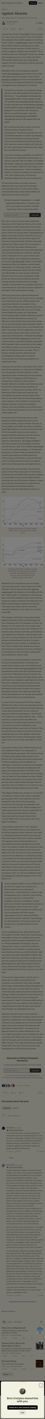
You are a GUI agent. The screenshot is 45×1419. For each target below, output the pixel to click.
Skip (22, 1412)
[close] (41, 1385)
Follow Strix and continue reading (22, 1407)
